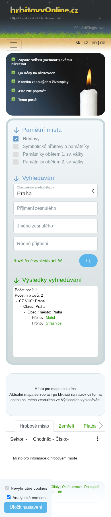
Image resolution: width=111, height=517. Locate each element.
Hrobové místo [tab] (34, 426)
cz (86, 42)
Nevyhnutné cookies (29, 488)
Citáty (55, 487)
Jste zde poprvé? (32, 91)
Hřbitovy (31, 138)
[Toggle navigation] (14, 45)
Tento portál (27, 100)
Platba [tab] (90, 426)
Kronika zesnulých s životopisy (43, 82)
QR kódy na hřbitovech (36, 73)
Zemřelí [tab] (66, 426)
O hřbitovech (72, 487)
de (102, 42)
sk (78, 42)
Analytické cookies (29, 497)
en (94, 42)
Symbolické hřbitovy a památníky (56, 146)
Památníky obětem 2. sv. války (53, 161)
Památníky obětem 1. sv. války (53, 154)
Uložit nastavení (26, 507)
